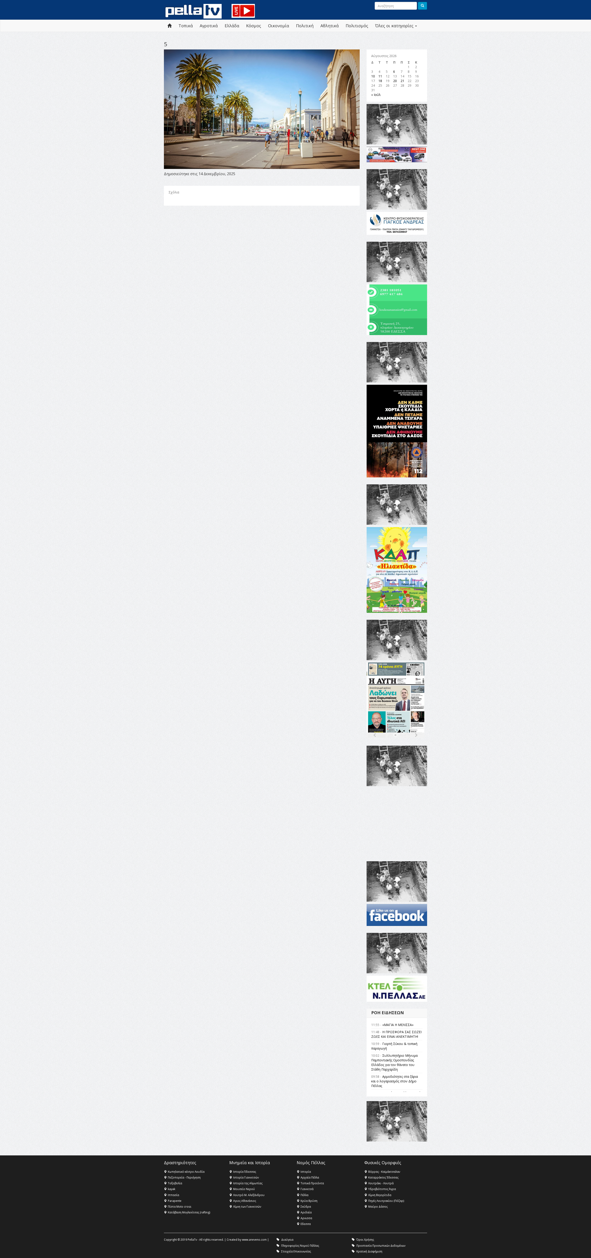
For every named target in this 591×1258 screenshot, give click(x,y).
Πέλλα (304, 1195)
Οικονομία (278, 25)
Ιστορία (306, 1172)
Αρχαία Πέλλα (310, 1177)
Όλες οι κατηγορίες (395, 25)
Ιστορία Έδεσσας (244, 1172)
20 (395, 81)
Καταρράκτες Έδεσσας (383, 1177)
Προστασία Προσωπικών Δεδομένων (380, 1246)
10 (373, 76)
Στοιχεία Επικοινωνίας (296, 1251)
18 (380, 81)
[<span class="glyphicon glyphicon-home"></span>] (169, 26)
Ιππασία (173, 1195)
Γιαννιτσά (307, 1189)
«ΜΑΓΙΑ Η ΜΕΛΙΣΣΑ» (397, 1025)
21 (402, 81)
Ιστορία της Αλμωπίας (247, 1183)
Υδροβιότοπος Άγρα (382, 1189)
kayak (171, 1189)
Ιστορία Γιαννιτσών (246, 1177)
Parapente (174, 1201)
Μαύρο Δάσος (378, 1207)
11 (380, 76)
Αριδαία (306, 1212)
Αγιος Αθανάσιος (244, 1201)
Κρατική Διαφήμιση (369, 1251)
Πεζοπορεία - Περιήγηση (184, 1177)
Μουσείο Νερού (244, 1189)
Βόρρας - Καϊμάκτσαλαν (384, 1172)
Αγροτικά (209, 25)
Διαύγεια (287, 1240)
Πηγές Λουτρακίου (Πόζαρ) (386, 1201)
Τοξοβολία (175, 1183)
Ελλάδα (232, 25)
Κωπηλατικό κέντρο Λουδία (186, 1172)
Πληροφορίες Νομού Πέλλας (300, 1246)
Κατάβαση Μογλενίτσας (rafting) (189, 1212)
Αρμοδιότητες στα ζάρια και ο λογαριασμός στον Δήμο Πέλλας (394, 1081)
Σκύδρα (306, 1207)
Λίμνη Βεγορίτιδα (379, 1195)
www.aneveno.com (254, 1240)
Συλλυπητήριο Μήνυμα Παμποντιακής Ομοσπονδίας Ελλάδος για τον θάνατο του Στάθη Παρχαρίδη (394, 1062)
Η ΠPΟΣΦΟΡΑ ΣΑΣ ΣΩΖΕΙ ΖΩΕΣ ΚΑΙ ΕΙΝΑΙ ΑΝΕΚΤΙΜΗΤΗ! (396, 1034)
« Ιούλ (376, 94)
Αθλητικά (329, 25)
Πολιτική (305, 25)
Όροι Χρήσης (365, 1240)
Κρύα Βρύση (309, 1201)
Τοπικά (185, 25)
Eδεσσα (306, 1224)
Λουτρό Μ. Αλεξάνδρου (249, 1195)
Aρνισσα (306, 1218)
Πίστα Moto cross (179, 1207)
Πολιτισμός (357, 25)
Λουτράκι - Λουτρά (381, 1183)
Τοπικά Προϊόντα (312, 1183)
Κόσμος (253, 25)
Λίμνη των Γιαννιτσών (247, 1207)
